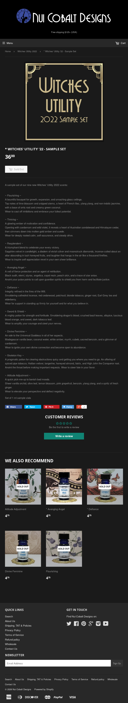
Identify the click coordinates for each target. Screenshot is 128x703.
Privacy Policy (13, 630)
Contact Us (11, 648)
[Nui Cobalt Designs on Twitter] (69, 624)
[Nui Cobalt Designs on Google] (91, 624)
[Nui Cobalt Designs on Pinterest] (83, 624)
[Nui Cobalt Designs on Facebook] (76, 624)
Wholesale (10, 644)
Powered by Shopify (44, 689)
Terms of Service (14, 635)
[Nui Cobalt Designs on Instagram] (98, 624)
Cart (123, 43)
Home (8, 51)
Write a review (64, 436)
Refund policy (12, 639)
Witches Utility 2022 (27, 51)
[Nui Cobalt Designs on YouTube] (105, 624)
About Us (10, 621)
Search (9, 616)
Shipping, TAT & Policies (18, 625)
